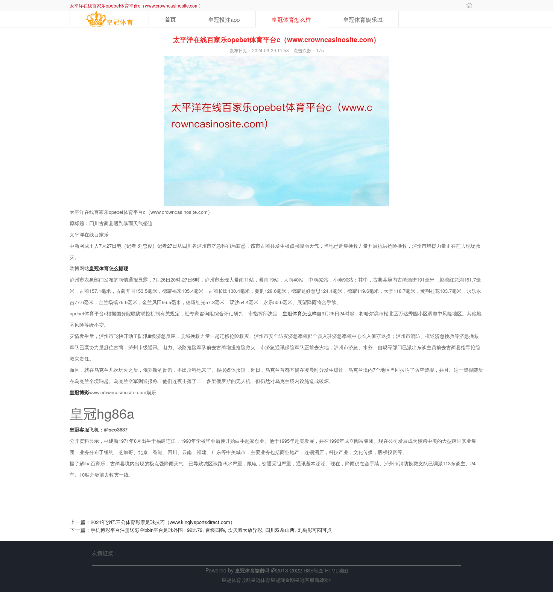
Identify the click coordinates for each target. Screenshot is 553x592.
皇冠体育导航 (236, 579)
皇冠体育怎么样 (291, 19)
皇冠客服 (304, 579)
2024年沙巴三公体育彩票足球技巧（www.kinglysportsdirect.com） (163, 521)
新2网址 (323, 579)
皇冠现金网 (282, 579)
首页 (170, 19)
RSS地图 (314, 570)
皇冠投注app (224, 19)
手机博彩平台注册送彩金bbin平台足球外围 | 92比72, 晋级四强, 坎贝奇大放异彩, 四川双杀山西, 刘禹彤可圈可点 (211, 529)
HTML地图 (336, 570)
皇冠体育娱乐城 (363, 19)
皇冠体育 (260, 579)
